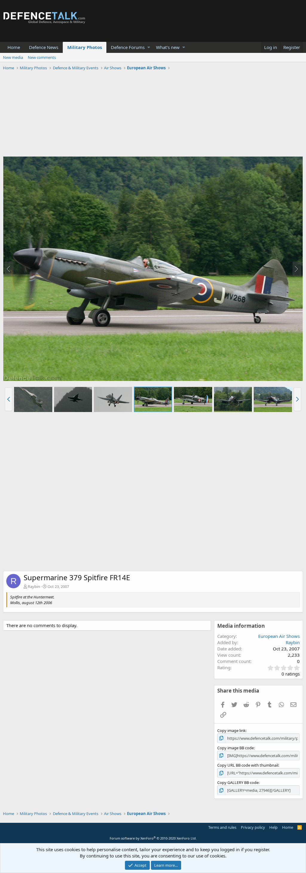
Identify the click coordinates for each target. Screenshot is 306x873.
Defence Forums (128, 47)
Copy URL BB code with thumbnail (247, 765)
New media (13, 57)
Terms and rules (222, 827)
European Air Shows (279, 636)
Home (13, 47)
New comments (42, 57)
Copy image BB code (235, 748)
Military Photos (84, 47)
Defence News (43, 47)
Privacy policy (253, 827)
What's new (168, 47)
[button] (149, 47)
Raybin (34, 586)
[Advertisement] (153, 114)
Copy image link (231, 730)
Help (273, 827)
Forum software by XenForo (153, 838)
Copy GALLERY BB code (237, 782)
